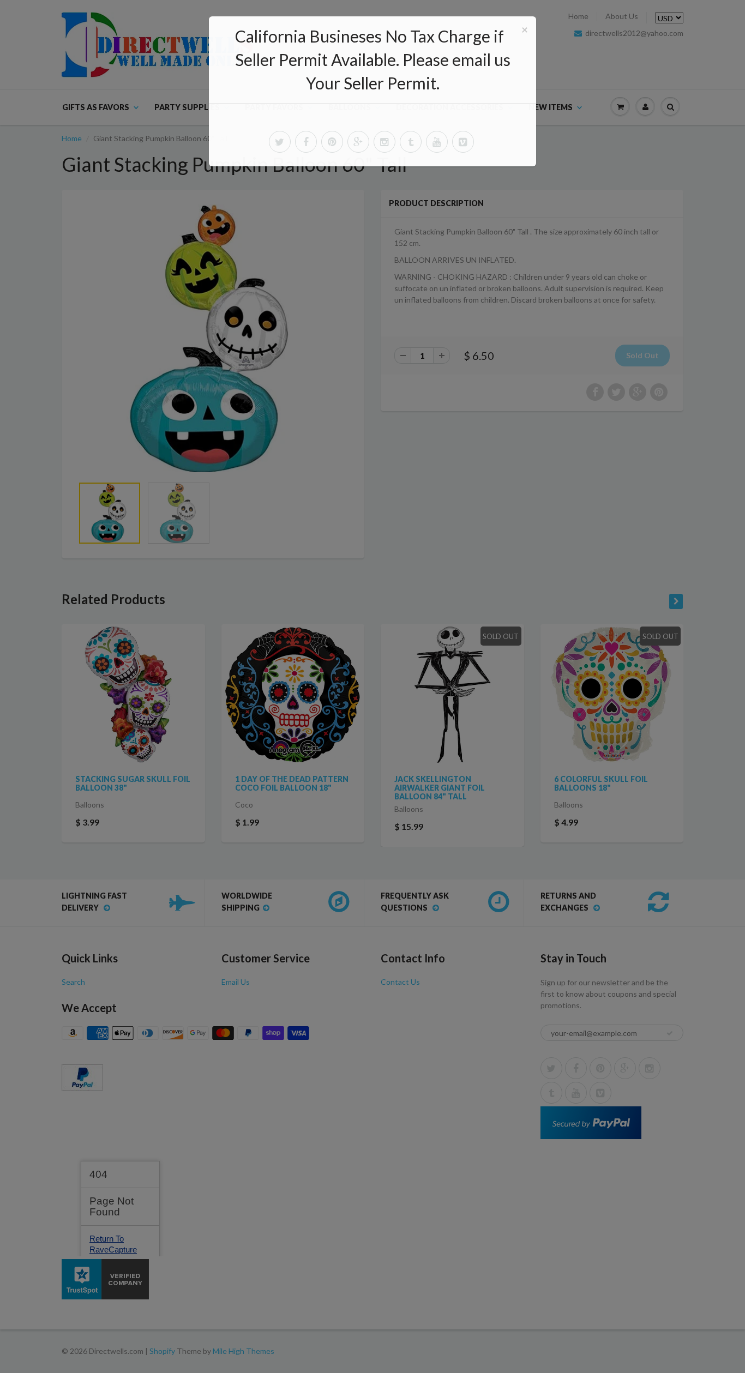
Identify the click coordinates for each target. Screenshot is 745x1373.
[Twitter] (280, 142)
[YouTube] (437, 142)
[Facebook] (306, 142)
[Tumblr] (411, 142)
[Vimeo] (463, 142)
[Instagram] (384, 142)
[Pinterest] (332, 142)
